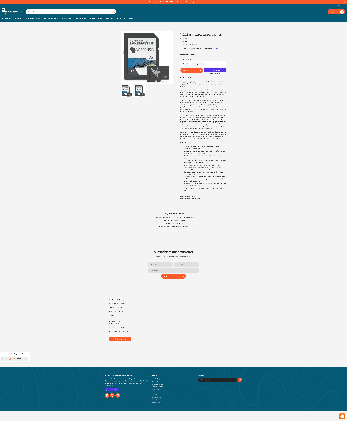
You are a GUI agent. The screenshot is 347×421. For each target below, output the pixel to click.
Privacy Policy (156, 402)
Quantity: (186, 64)
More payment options (215, 73)
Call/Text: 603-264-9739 (9, 6)
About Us (154, 392)
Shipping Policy (156, 397)
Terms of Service (157, 400)
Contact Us (155, 381)
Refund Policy (156, 394)
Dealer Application (157, 387)
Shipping (182, 44)
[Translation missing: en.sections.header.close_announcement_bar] (345, 2)
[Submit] (240, 380)
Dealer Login (155, 389)
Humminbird (183, 38)
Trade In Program (157, 379)
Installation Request (158, 384)
